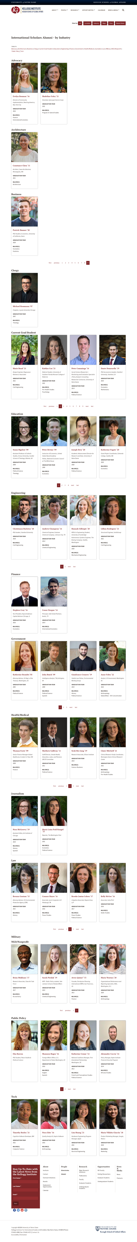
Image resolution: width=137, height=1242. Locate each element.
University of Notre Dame (30, 1227)
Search (123, 11)
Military (108, 49)
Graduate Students (85, 1183)
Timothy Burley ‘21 (21, 1132)
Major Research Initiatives (84, 1171)
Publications (83, 1176)
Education (57, 49)
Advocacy (14, 49)
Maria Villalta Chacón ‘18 (112, 1132)
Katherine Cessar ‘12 (80, 1054)
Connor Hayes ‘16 (50, 896)
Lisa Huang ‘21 (78, 1132)
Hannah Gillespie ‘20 (81, 529)
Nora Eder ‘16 (48, 1132)
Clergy (36, 49)
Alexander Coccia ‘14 (110, 1054)
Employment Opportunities (47, 1186)
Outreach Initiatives (49, 1178)
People (64, 10)
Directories (65, 1170)
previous (56, 263)
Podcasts (120, 1178)
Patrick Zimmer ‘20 (21, 230)
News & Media (113, 10)
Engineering (64, 49)
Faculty (81, 1179)
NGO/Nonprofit (116, 49)
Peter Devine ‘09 (49, 450)
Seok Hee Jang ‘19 (79, 751)
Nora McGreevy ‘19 (21, 829)
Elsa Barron (18, 1054)
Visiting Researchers (104, 1174)
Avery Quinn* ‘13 (79, 977)
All (80, 23)
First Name (17, 1178)
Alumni (63, 1174)
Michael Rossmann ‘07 (22, 306)
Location (87, 23)
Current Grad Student (46, 49)
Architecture (22, 49)
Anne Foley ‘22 (107, 674)
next (87, 406)
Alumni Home (120, 23)
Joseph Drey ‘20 (78, 450)
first (50, 263)
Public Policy (15, 51)
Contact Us (35, 1232)
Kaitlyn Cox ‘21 (48, 368)
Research (74, 10)
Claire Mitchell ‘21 (109, 751)
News (118, 1174)
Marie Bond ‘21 (19, 368)
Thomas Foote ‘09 (20, 751)
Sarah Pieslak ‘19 (49, 977)
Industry (96, 23)
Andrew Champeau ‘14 (52, 529)
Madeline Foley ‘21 (50, 96)
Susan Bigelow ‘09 (20, 450)
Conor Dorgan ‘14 (50, 610)
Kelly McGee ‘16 (108, 896)
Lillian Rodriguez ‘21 (110, 529)
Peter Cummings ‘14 (80, 368)
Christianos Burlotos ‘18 (23, 529)
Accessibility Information (19, 1235)
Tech (22, 51)
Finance (72, 49)
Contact (45, 1174)
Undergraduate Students (84, 1187)
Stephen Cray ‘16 (20, 610)
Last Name (17, 1186)
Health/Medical (89, 49)
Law (103, 49)
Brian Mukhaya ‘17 (21, 977)
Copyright (14, 1227)
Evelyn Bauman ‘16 (21, 96)
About (54, 10)
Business (30, 49)
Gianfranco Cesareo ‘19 (82, 674)
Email (15, 1194)
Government (79, 49)
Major (104, 23)
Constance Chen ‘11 (21, 165)
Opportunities (88, 10)
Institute (46, 1170)
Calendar (101, 10)
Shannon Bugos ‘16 (50, 1054)
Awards (45, 1181)
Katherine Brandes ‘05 (22, 674)
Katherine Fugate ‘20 (110, 450)
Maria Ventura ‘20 (108, 977)
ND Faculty (101, 1170)
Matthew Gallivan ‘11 (51, 751)
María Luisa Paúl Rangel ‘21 (52, 830)
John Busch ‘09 (48, 674)
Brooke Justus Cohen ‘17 (82, 896)
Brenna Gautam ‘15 (21, 896)
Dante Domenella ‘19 (110, 368)
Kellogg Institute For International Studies (24, 1230)
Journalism (98, 49)
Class (111, 23)
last (92, 406)
